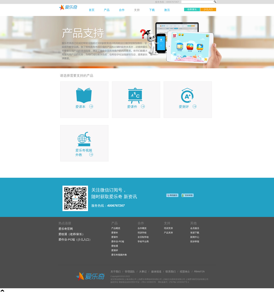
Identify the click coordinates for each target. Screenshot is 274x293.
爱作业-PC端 (117, 241)
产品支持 (168, 232)
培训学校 (142, 232)
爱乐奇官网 (66, 228)
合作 (122, 10)
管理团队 (130, 271)
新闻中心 (194, 237)
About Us (199, 271)
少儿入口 (208, 9)
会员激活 (194, 228)
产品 (107, 10)
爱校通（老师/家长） (72, 234)
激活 (167, 10)
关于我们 (116, 271)
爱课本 (114, 232)
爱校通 (114, 246)
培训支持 (168, 228)
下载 (152, 10)
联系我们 (171, 271)
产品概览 (115, 228)
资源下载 (194, 232)
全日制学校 (143, 237)
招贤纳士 (185, 271)
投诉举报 (194, 241)
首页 (92, 10)
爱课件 (114, 237)
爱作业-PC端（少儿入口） (75, 239)
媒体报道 (156, 271)
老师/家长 (192, 9)
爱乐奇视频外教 (119, 254)
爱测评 (114, 250)
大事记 (143, 271)
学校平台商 (143, 241)
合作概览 (142, 228)
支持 (137, 10)
